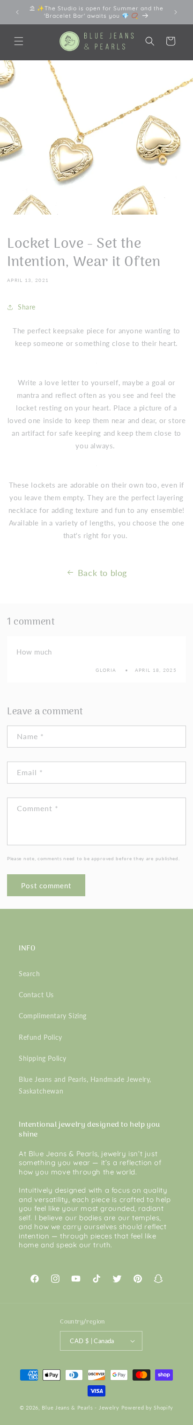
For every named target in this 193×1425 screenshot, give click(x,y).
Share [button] (27, 307)
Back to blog (102, 573)
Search (29, 974)
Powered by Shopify (147, 1407)
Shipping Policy (43, 1058)
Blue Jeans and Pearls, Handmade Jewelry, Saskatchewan (85, 1085)
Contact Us (36, 995)
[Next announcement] (175, 12)
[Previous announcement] (17, 12)
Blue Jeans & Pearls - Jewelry (80, 1407)
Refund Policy (40, 1037)
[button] (18, 41)
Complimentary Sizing (53, 1016)
